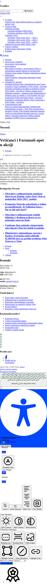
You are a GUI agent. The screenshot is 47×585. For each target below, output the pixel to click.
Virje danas (16, 22)
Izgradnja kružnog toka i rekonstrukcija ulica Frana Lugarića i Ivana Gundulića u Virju (25, 85)
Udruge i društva (11, 47)
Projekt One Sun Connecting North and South (24, 96)
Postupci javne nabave (14, 73)
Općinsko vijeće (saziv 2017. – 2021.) (23, 38)
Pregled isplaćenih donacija (34, 111)
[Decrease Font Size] (4, 452)
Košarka (13, 251)
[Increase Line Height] (4, 472)
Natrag (2, 134)
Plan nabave (10, 69)
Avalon (22, 367)
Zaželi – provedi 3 (35, 98)
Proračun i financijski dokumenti (23, 77)
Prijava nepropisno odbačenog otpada (20, 325)
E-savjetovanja (34, 71)
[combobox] (23, 379)
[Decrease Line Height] (4, 481)
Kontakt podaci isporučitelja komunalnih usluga (24, 323)
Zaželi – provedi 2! (16, 91)
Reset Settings (6, 563)
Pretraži (29, 11)
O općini (8, 20)
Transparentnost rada (13, 104)
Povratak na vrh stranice (8, 371)
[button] (1, 388)
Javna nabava (10, 66)
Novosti (8, 60)
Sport (14, 49)
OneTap (13, 442)
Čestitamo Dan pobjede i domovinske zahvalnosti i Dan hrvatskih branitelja (24, 226)
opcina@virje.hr (12, 281)
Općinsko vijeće (11, 35)
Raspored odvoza (12, 319)
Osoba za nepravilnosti (14, 113)
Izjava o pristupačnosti (29, 118)
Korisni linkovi (11, 307)
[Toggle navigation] (1, 16)
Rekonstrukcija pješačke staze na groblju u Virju (25, 94)
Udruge (8, 255)
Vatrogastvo (21, 49)
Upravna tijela (10, 26)
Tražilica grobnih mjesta (14, 330)
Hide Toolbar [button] (5, 446)
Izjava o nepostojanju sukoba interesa (23, 70)
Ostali (28, 49)
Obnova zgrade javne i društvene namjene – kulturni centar (24, 92)
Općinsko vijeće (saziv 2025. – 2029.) (23, 42)
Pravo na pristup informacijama (17, 107)
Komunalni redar (11, 328)
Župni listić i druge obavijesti (16, 298)
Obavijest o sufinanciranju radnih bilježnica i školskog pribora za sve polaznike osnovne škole (23, 217)
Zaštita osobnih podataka (8, 369)
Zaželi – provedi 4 (17, 102)
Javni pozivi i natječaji (14, 62)
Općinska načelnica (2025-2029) (20, 33)
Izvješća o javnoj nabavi (24, 69)
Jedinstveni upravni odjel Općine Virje (20, 44)
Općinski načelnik (12, 29)
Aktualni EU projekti (13, 82)
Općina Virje (5, 13)
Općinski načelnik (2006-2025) (20, 31)
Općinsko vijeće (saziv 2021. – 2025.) (23, 40)
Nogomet (13, 253)
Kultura (8, 49)
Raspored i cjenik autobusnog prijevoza (20, 309)
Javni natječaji (20, 64)
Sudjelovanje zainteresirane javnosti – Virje (22, 108)
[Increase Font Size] (4, 442)
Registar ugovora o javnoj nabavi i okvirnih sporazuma (24, 114)
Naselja (8, 22)
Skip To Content (7, 561)
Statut (7, 77)
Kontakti (8, 51)
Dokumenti (9, 75)
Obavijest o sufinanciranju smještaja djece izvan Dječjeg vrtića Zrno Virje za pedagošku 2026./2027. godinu (25, 196)
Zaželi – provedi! (40, 86)
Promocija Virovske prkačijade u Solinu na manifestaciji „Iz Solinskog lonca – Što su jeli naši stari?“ (25, 207)
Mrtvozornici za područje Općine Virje (20, 304)
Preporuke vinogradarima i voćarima (19, 302)
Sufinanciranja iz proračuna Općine (19, 300)
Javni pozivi (10, 64)
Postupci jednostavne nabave (34, 73)
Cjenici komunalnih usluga (15, 321)
